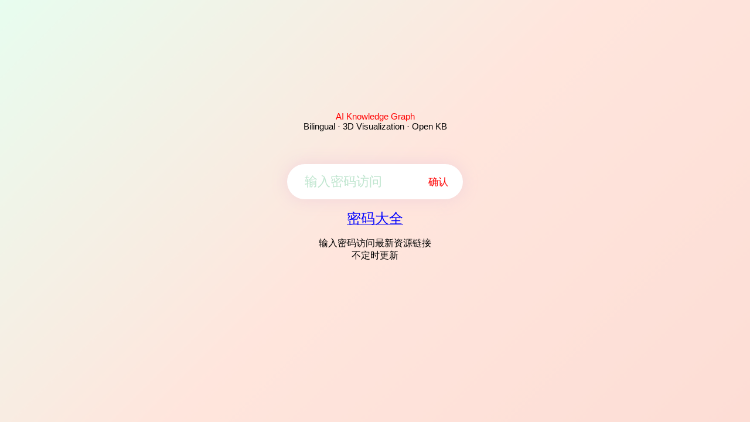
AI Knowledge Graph (375, 116)
